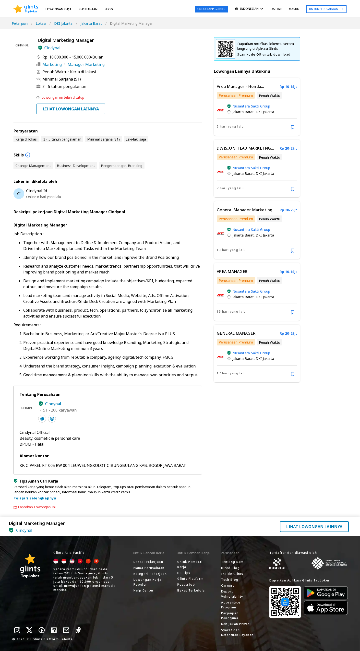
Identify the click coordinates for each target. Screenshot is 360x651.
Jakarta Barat (91, 23)
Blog (109, 9)
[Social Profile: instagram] (52, 418)
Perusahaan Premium (236, 95)
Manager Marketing (86, 64)
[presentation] (25, 9)
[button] (40, 48)
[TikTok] (78, 630)
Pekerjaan (20, 23)
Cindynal (52, 47)
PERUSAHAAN (88, 9)
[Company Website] (42, 418)
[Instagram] (17, 630)
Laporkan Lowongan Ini (37, 507)
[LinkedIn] (54, 630)
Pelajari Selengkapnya (34, 498)
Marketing (52, 64)
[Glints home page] (25, 9)
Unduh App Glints (211, 9)
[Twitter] (29, 630)
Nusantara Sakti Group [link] (251, 106)
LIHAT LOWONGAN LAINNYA (71, 109)
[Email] (66, 630)
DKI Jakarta (63, 23)
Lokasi (41, 23)
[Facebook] (42, 630)
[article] (257, 107)
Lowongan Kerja (59, 9)
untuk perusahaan (323, 9)
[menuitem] (249, 9)
